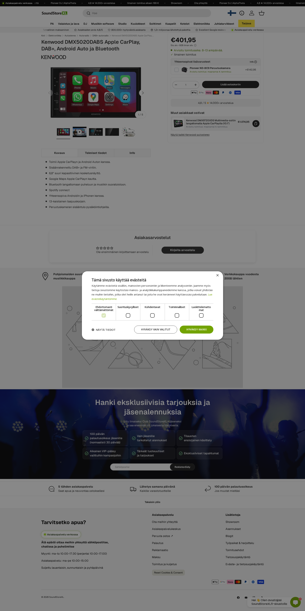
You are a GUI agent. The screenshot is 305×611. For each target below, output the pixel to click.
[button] (103, 330)
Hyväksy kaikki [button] (196, 329)
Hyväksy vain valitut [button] (155, 329)
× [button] (217, 275)
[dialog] (152, 305)
